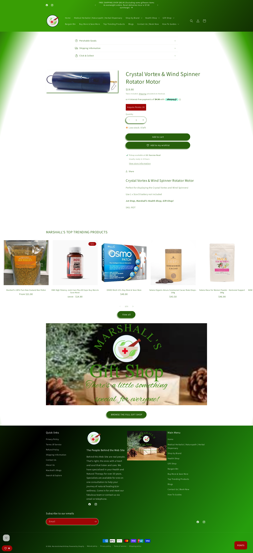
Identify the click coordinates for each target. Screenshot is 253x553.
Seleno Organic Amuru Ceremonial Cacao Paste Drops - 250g (173, 291)
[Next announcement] (157, 5)
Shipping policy (135, 546)
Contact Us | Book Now (178, 489)
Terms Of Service (53, 444)
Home (170, 439)
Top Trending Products (178, 479)
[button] (133, 18)
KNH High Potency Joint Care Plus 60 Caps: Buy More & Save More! (75, 291)
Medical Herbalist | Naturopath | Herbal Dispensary (186, 446)
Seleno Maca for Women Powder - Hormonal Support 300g (222, 291)
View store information (140, 163)
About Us (50, 465)
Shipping (142, 94)
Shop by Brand (175, 453)
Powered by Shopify (76, 546)
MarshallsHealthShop (60, 546)
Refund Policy (52, 449)
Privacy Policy (52, 439)
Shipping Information (56, 454)
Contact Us (51, 460)
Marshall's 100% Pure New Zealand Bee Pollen (26, 290)
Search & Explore (54, 475)
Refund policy (92, 546)
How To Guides (175, 494)
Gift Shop (172, 463)
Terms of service (120, 546)
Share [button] (131, 171)
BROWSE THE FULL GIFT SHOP (126, 414)
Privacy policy (105, 546)
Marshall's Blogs (53, 470)
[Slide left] (120, 306)
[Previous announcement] (95, 5)
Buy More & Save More (178, 474)
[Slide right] (133, 306)
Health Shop (174, 458)
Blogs (170, 484)
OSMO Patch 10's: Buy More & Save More (124, 290)
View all (126, 314)
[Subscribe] (95, 521)
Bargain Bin (173, 468)
